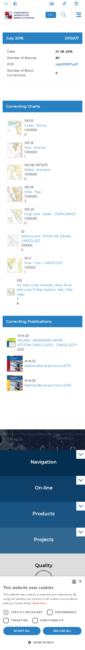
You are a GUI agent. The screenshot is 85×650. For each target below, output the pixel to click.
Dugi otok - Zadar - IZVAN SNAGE (49, 214)
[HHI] (21, 14)
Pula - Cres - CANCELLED (43, 263)
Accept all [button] (22, 631)
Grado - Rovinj (35, 125)
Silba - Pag (32, 192)
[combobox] (74, 582)
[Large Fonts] (6, 3)
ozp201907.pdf (67, 64)
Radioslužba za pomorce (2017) (47, 366)
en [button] (50, 14)
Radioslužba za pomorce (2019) (47, 385)
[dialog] (42, 613)
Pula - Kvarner (35, 148)
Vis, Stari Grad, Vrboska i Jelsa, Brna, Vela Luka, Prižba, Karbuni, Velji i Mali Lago (45, 289)
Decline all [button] (62, 631)
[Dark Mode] (14, 3)
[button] (42, 642)
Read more (39, 603)
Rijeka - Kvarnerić (37, 170)
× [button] (80, 581)
